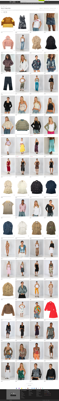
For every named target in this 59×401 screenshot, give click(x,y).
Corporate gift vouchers (38, 393)
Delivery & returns (22, 393)
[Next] (57, 8)
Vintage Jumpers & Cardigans (53, 8)
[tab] (10, 3)
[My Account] (45, 2)
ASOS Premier (22, 394)
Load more (29, 385)
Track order (22, 392)
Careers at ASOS (30, 392)
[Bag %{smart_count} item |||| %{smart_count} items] (49, 2)
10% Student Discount (23, 395)
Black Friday (37, 394)
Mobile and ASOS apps (38, 391)
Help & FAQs (46, 0)
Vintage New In (41, 8)
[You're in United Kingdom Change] (48, 0)
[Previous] (38, 8)
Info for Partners (37, 395)
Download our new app (41, 0)
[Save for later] (14, 30)
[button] (46, 393)
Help (21, 391)
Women (4, 6)
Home (1, 6)
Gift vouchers (37, 392)
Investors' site (30, 394)
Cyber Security (30, 395)
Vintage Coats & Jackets (46, 8)
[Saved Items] (47, 2)
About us (29, 391)
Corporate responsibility (31, 393)
